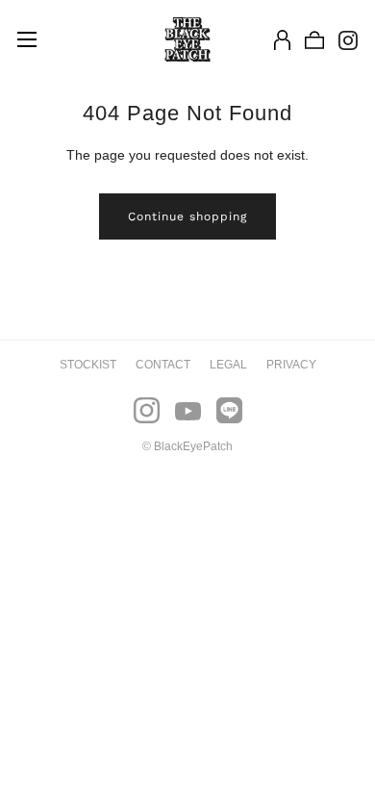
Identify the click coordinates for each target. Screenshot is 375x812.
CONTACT (163, 364)
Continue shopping (187, 216)
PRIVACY (291, 364)
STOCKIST (88, 364)
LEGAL (228, 364)
